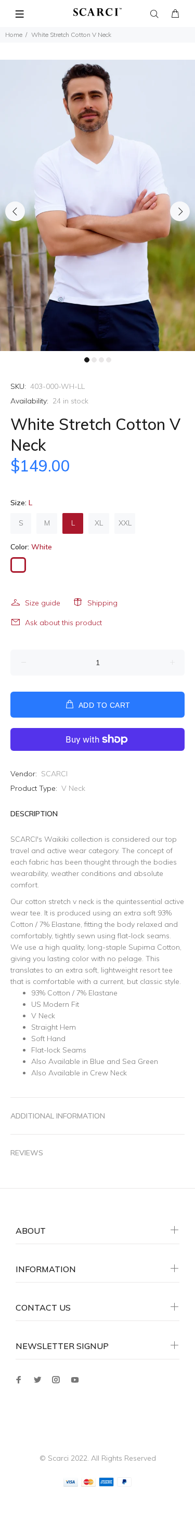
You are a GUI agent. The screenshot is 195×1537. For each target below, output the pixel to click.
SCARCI (54, 773)
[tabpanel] (97, 205)
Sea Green (140, 1061)
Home (13, 34)
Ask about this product (63, 622)
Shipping (102, 603)
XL (99, 523)
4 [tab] (108, 359)
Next (180, 211)
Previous (15, 211)
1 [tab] (86, 359)
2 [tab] (94, 359)
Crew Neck (108, 1072)
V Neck (73, 788)
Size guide (42, 603)
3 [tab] (101, 359)
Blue (97, 1061)
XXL (125, 523)
